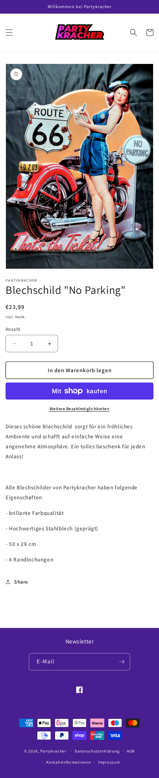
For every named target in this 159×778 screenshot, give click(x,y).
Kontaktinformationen (68, 762)
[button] (9, 32)
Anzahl (13, 329)
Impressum (109, 762)
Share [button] (21, 581)
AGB (131, 751)
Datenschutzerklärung (97, 751)
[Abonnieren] (122, 661)
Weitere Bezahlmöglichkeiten (80, 408)
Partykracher (53, 750)
